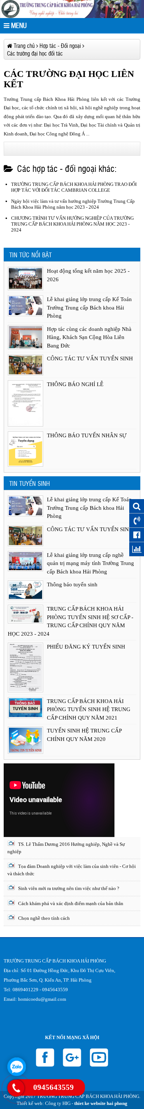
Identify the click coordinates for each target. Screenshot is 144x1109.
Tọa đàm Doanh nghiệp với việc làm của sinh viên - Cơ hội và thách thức (71, 869)
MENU (18, 25)
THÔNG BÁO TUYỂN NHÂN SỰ (87, 435)
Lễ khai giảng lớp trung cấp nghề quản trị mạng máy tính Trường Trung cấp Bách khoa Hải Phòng (90, 563)
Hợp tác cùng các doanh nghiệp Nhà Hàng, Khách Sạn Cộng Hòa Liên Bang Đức (89, 337)
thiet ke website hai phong (100, 1103)
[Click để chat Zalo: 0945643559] (16, 1066)
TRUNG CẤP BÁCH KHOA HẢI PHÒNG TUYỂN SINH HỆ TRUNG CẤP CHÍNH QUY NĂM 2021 (88, 709)
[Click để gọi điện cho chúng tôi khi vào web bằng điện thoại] (16, 1088)
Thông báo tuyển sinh (72, 584)
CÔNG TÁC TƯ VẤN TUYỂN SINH (90, 358)
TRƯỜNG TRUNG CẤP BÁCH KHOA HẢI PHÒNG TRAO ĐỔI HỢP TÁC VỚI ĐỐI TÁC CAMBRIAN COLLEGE (74, 187)
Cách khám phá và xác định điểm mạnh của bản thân (70, 903)
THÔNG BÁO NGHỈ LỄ (75, 384)
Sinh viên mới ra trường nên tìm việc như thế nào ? (68, 888)
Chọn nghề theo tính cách (43, 918)
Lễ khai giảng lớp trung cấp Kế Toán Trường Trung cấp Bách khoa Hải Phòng (89, 307)
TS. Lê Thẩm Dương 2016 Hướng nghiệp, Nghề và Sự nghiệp (66, 847)
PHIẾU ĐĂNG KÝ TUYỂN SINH (86, 647)
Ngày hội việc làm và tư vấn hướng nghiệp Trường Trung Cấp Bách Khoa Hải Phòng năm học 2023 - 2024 (73, 204)
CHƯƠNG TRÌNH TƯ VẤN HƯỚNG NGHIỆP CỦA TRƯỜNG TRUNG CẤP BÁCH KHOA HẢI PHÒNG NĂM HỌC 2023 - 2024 (72, 224)
